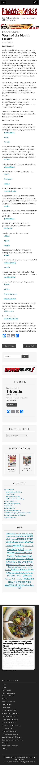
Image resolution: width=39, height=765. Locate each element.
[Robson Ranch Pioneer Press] (19, 10)
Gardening (13, 549)
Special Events (7, 728)
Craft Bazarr (22, 536)
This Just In (14, 391)
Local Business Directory (14, 492)
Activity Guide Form (8, 693)
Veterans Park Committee (14, 579)
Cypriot (6, 240)
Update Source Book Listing (15, 499)
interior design (21, 559)
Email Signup (6, 708)
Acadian (7, 289)
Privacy (4, 749)
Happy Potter (28, 550)
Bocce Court (17, 533)
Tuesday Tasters (14, 575)
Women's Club (13, 585)
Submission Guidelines (9, 731)
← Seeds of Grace (9, 346)
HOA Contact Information (12, 503)
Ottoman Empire (10, 191)
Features (7, 32)
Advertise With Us (8, 696)
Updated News (13, 388)
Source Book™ (9, 490)
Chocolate (30, 533)
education (15, 542)
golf (21, 549)
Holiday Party (11, 559)
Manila (6, 174)
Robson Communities (9, 722)
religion (9, 567)
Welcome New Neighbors (21, 580)
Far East (7, 159)
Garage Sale (29, 546)
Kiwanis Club (13, 561)
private (6, 255)
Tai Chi (30, 573)
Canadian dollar (9, 277)
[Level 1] (19, 26)
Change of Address (8, 702)
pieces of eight (9, 132)
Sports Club (15, 573)
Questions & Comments (10, 719)
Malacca (7, 184)
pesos (6, 137)
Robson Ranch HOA (10, 501)
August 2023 (15, 32)
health (11, 552)
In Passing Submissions (10, 734)
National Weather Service (12, 510)
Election (21, 542)
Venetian (7, 142)
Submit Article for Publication (11, 737)
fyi (23, 546)
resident (14, 567)
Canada (7, 267)
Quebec (7, 284)
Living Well (27, 561)
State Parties (23, 573)
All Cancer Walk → (30, 346)
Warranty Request (10, 517)
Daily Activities (6, 705)
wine (28, 581)
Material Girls (12, 564)
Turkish (6, 236)
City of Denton (8, 506)
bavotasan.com (30, 762)
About (4, 687)
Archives (5, 699)
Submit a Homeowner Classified (12, 740)
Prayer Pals (29, 565)
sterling (6, 206)
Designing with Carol (19, 540)
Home (4, 684)
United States (9, 311)
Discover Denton (9, 508)
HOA (29, 555)
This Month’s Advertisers (10, 746)
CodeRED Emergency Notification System (17, 513)
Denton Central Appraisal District (14, 515)
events (18, 545)
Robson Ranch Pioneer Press (24, 757)
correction (15, 536)
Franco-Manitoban (10, 294)
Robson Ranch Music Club (20, 571)
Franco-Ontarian (10, 299)
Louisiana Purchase (11, 318)
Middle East (8, 228)
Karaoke (29, 558)
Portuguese (8, 179)
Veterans (27, 575)
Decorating (14, 539)
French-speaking (10, 262)
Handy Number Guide (13, 496)
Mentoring (22, 565)
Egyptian (7, 245)
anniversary (10, 534)
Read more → (12, 405)
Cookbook (9, 536)
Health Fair (20, 552)
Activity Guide (10, 494)
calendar (24, 533)
